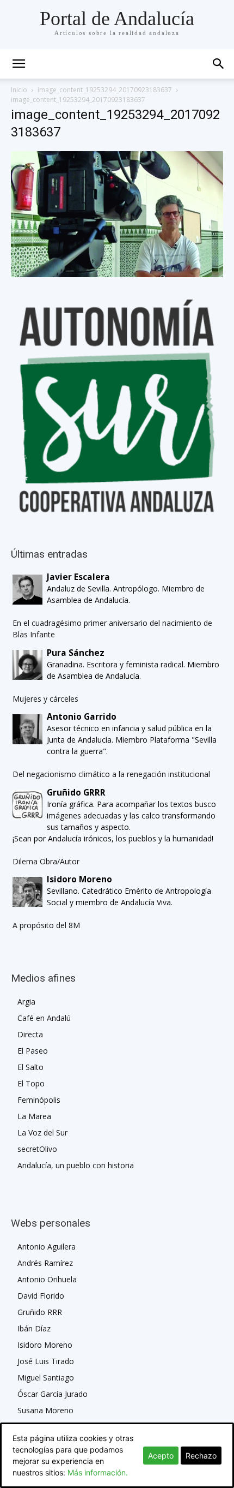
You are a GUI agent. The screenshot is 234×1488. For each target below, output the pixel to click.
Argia (26, 1001)
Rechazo (201, 1455)
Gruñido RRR (39, 1312)
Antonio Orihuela (47, 1279)
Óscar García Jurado (52, 1394)
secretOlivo (37, 1149)
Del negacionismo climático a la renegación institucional (111, 774)
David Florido (40, 1295)
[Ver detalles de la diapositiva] (117, 406)
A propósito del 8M (46, 925)
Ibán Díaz (34, 1328)
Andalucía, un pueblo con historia (75, 1165)
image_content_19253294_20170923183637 (105, 89)
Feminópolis (38, 1100)
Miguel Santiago (45, 1377)
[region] (117, 406)
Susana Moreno (45, 1410)
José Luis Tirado (45, 1361)
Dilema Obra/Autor (46, 861)
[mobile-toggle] (18, 64)
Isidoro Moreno (44, 1345)
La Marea (34, 1116)
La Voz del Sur (42, 1132)
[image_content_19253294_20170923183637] (117, 274)
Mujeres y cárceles (45, 699)
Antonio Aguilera (46, 1246)
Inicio (19, 89)
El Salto (30, 1067)
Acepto (161, 1455)
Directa (30, 1034)
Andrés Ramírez (45, 1263)
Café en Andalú (44, 1018)
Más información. (97, 1472)
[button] (219, 64)
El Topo (31, 1083)
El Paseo (32, 1050)
